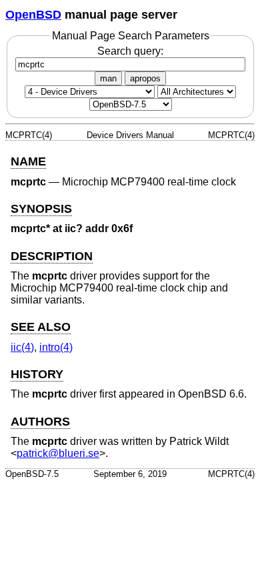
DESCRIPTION (52, 256)
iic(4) (22, 347)
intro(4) (56, 347)
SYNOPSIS (41, 208)
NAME (28, 161)
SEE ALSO (41, 327)
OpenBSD (33, 14)
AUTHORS (40, 421)
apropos (145, 78)
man (108, 78)
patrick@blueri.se (58, 453)
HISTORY (37, 374)
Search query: (130, 51)
